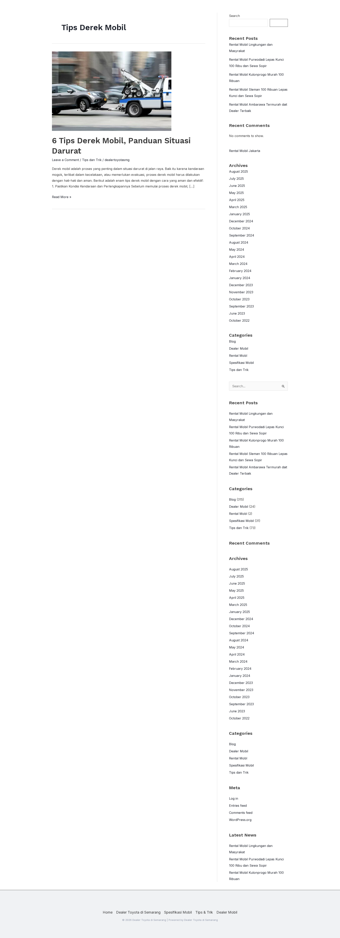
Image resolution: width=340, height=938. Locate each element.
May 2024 (236, 249)
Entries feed (238, 806)
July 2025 (236, 179)
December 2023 (241, 285)
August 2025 (238, 171)
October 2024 (239, 228)
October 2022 (239, 320)
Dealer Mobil (238, 348)
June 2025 (237, 186)
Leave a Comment (65, 160)
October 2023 (239, 299)
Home (108, 912)
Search (234, 16)
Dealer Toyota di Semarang (138, 912)
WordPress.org (240, 820)
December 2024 (241, 221)
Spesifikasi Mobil (241, 363)
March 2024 (238, 264)
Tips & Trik (204, 912)
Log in (233, 798)
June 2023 (237, 313)
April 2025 (236, 200)
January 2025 (239, 214)
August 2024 (238, 242)
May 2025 (236, 193)
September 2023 (241, 306)
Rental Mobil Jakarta (244, 151)
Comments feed (240, 813)
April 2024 (237, 257)
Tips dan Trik (92, 160)
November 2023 (241, 292)
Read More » (61, 197)
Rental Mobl (238, 356)
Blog (232, 341)
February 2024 (240, 271)
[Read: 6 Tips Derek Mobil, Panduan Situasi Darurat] (111, 91)
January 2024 (239, 278)
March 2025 (238, 207)
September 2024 (241, 235)
